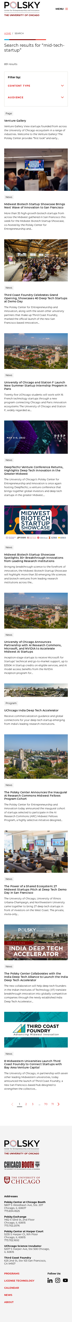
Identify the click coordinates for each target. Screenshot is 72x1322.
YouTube (65, 1280)
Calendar (11, 1287)
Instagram (57, 1280)
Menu (60, 8)
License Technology (19, 1280)
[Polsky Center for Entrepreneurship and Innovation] (26, 8)
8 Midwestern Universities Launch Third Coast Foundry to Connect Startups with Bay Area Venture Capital (33, 1064)
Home (7, 33)
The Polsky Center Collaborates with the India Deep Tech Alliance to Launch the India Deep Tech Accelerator (36, 977)
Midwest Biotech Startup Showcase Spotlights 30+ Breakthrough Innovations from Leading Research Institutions (33, 558)
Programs (11, 1273)
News (8, 1295)
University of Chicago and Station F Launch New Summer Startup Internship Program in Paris (35, 386)
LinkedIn (50, 1280)
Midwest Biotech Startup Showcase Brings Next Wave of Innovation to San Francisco (34, 205)
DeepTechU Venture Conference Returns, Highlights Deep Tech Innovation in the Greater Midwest (33, 470)
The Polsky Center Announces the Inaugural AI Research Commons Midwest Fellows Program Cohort (35, 795)
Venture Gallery (15, 120)
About (9, 1302)
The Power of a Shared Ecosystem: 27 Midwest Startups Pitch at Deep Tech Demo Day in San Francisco (35, 889)
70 (46, 1104)
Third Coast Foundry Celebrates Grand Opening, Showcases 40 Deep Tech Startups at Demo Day (35, 298)
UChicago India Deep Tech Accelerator (31, 710)
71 (52, 1104)
